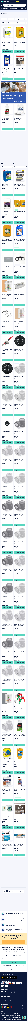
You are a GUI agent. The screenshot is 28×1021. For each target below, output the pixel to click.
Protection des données (15, 1015)
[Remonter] (22, 1007)
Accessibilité (19, 1019)
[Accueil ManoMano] (8, 1)
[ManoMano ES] (11, 1007)
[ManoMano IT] (2, 1007)
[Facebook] (5, 992)
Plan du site (15, 1013)
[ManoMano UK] (5, 1007)
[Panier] (24, 1)
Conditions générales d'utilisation (15, 1017)
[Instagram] (11, 992)
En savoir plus (15, 969)
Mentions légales (5, 1015)
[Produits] (2, 5)
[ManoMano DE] (8, 1007)
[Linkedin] (2, 992)
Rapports (14, 1019)
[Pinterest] (8, 992)
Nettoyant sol (4, 13)
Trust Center (4, 1017)
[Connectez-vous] (21, 1)
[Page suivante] (23, 891)
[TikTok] (15, 992)
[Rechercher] (4, 5)
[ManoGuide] (24, 1018)
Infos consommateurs (6, 1019)
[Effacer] (24, 5)
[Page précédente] (4, 891)
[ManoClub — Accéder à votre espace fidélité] (18, 1)
